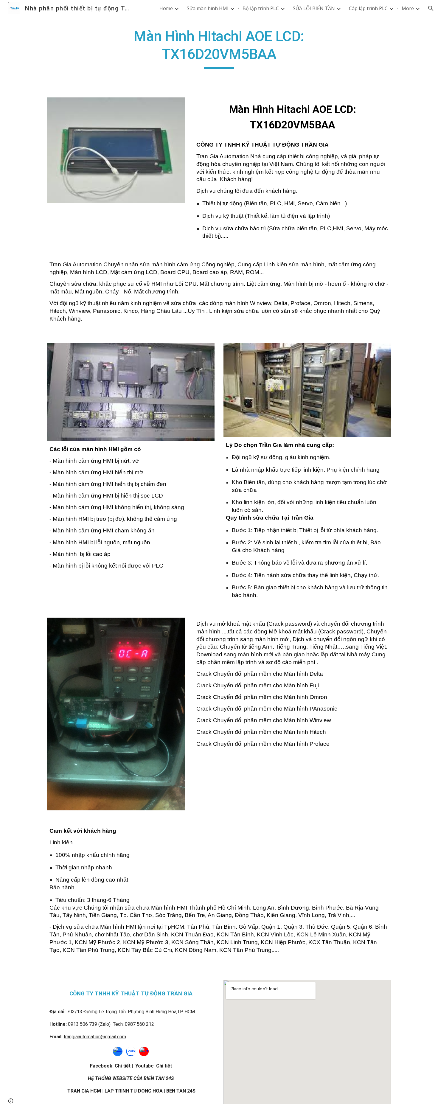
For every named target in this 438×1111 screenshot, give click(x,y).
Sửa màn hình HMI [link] (208, 8)
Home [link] (166, 8)
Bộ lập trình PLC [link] (261, 8)
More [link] (408, 8)
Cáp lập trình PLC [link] (368, 8)
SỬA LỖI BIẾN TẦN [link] (314, 8)
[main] (219, 48)
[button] (431, 8)
